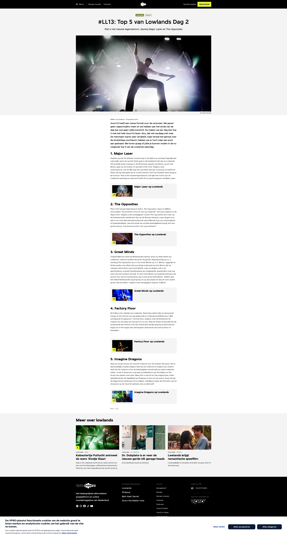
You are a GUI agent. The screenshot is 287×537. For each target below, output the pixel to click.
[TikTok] (88, 506)
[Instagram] (81, 506)
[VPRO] (198, 502)
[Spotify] (77, 506)
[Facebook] (84, 506)
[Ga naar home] (143, 4)
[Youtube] (91, 506)
